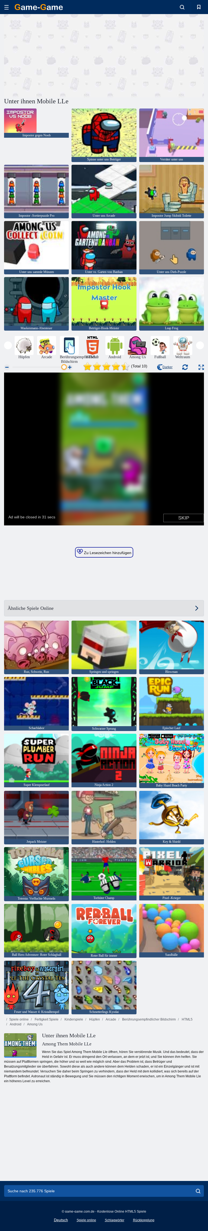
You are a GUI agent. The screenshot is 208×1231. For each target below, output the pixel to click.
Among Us (35, 1024)
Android (15, 1024)
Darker (167, 367)
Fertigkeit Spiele (46, 1019)
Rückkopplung (143, 1220)
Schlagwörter (114, 1220)
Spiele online (19, 1019)
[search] (198, 1191)
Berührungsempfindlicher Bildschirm (148, 1019)
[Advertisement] (54, 55)
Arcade (110, 1019)
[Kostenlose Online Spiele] (38, 7)
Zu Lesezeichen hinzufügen (107, 553)
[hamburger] (6, 7)
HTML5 (187, 1019)
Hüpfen (94, 1019)
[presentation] (8, 345)
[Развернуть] (201, 367)
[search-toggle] (182, 7)
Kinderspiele (73, 1019)
